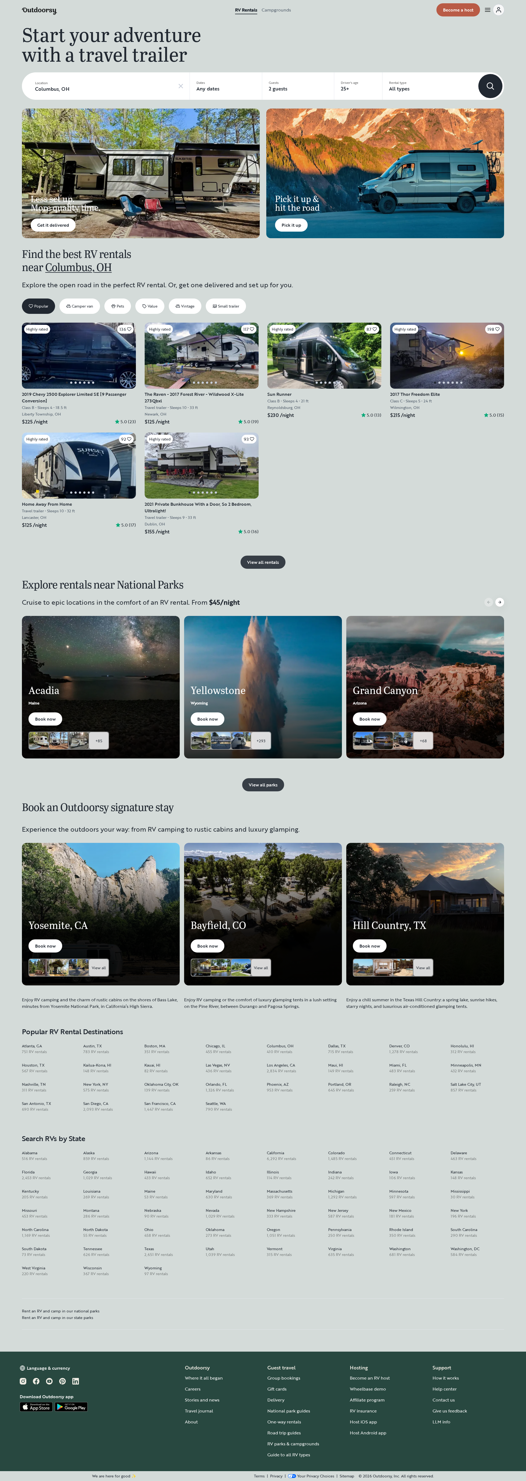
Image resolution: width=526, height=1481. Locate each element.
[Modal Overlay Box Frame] (263, 740)
